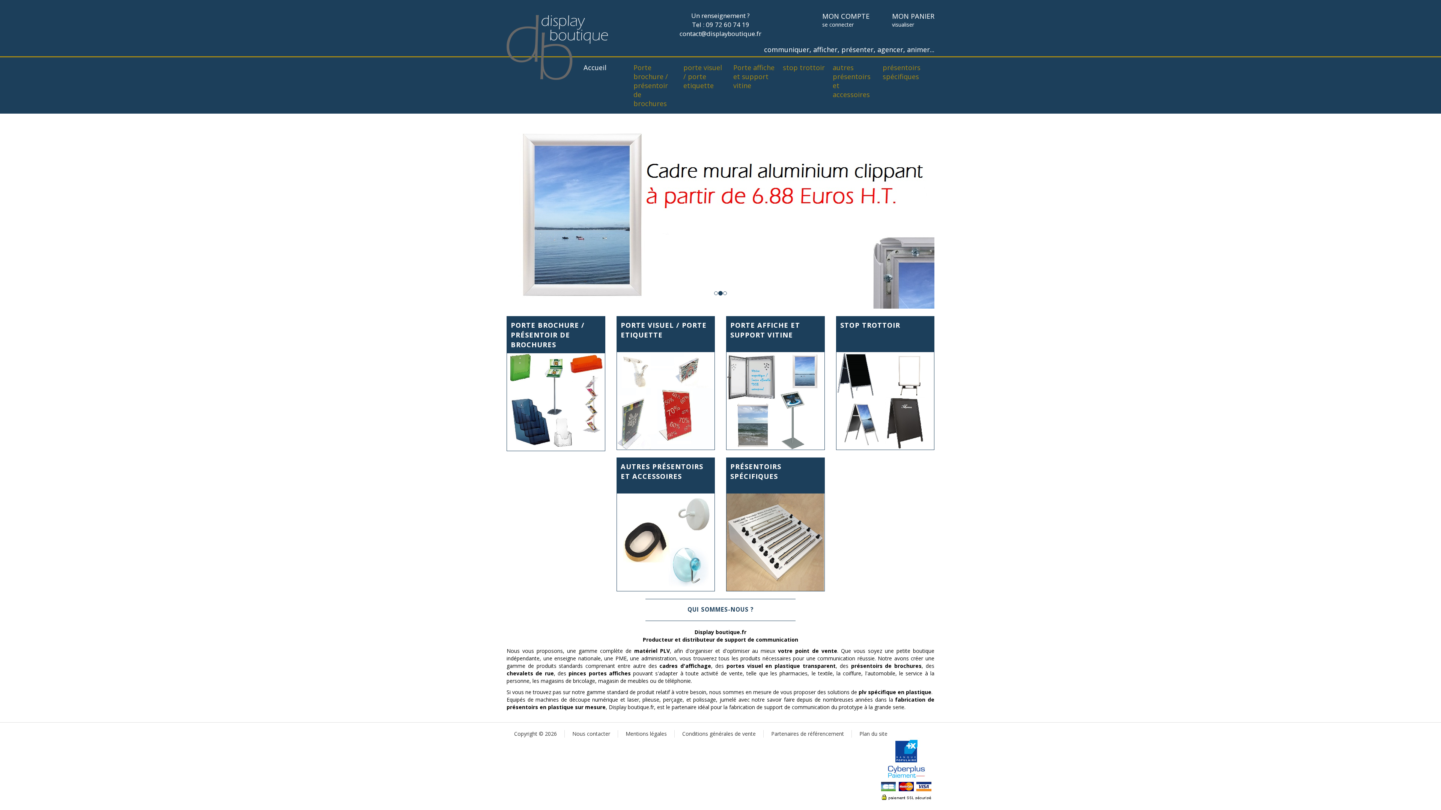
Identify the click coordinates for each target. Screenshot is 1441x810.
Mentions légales (646, 733)
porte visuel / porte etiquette (702, 76)
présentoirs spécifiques (902, 72)
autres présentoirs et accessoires (852, 81)
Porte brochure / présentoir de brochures (650, 85)
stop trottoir (804, 67)
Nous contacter (591, 733)
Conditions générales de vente (719, 733)
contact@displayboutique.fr (720, 33)
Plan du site (873, 733)
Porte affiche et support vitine (754, 76)
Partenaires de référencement (807, 733)
